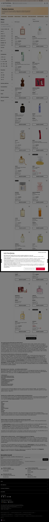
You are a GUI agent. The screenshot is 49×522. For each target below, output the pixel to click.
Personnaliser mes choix (30, 268)
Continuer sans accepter (42, 252)
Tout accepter (40, 268)
